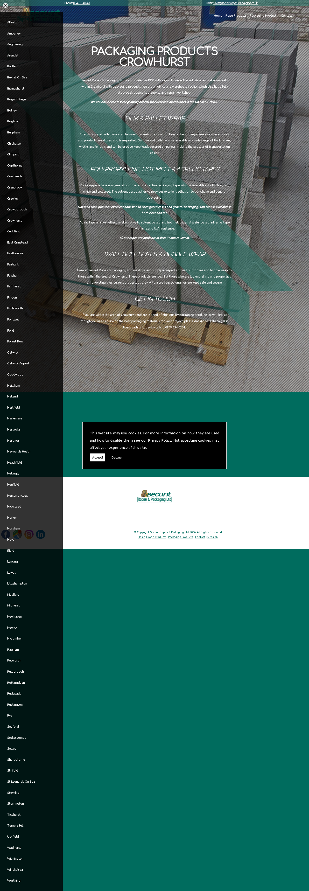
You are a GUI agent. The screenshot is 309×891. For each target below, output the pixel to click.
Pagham (13, 649)
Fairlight (13, 264)
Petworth (14, 660)
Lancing (12, 561)
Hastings (13, 440)
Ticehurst (14, 814)
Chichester (14, 143)
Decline (117, 457)
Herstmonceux (17, 495)
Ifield (10, 550)
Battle (11, 66)
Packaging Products (264, 15)
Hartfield (13, 407)
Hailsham (13, 385)
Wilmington (15, 858)
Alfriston (13, 22)
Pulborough (15, 671)
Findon (12, 297)
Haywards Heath (18, 451)
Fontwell (13, 319)
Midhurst (13, 605)
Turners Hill (15, 825)
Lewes (11, 572)
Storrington (15, 803)
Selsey (11, 748)
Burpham (13, 132)
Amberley (14, 33)
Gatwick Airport (18, 363)
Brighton (13, 121)
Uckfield (13, 836)
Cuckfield (13, 231)
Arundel (12, 55)
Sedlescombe (16, 737)
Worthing (14, 880)
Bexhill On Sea (17, 77)
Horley (11, 517)
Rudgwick (14, 693)
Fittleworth (15, 308)
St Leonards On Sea (21, 781)
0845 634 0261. (175, 327)
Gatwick (13, 352)
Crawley (12, 198)
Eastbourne (15, 253)
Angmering (15, 44)
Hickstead (14, 506)
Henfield (13, 484)
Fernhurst (14, 286)
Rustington (15, 704)
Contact (286, 15)
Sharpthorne (16, 759)
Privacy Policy (159, 440)
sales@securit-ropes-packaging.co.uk (235, 3)
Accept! (97, 457)
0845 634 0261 (81, 3)
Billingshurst (15, 88)
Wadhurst (14, 847)
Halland (12, 396)
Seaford (13, 726)
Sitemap (212, 537)
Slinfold (12, 770)
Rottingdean (16, 682)
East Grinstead (17, 242)
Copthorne (14, 165)
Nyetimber (14, 638)
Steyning (13, 792)
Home (218, 15)
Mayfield (13, 594)
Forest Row (15, 341)
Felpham (13, 275)
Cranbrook (14, 187)
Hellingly (13, 473)
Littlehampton (17, 583)
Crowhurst (14, 220)
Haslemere (14, 418)
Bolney (12, 110)
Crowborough (17, 209)
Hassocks (14, 429)
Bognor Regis (16, 99)
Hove (10, 539)
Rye (9, 715)
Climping (13, 154)
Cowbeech (14, 176)
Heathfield (14, 462)
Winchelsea (15, 869)
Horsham (13, 528)
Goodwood (15, 374)
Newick (12, 627)
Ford (10, 330)
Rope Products (235, 15)
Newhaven (14, 616)
